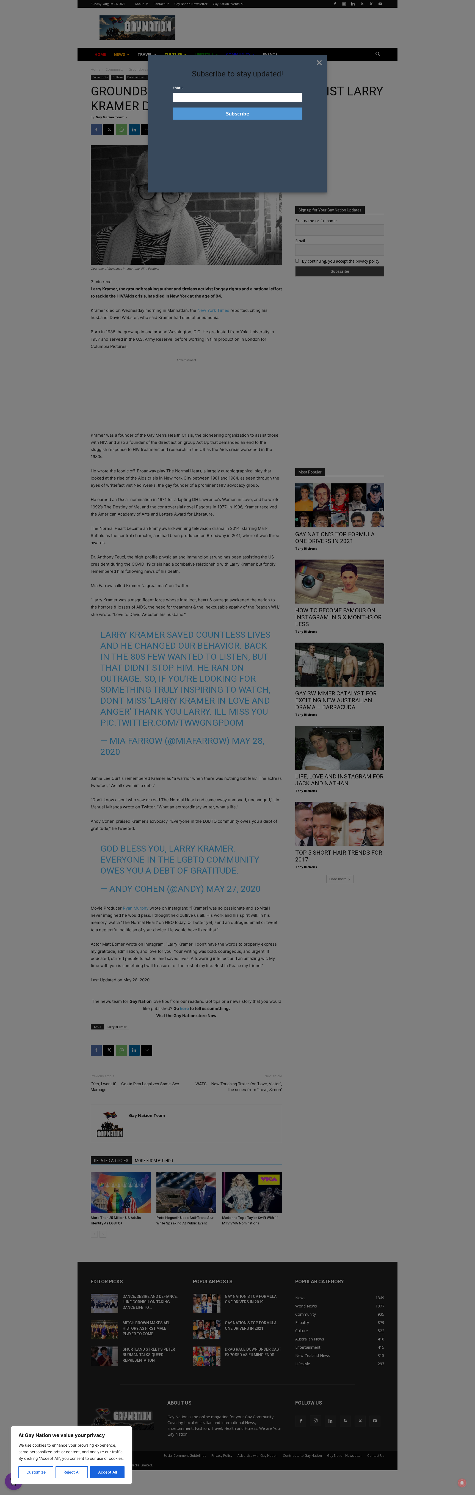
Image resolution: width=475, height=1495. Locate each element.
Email (178, 87)
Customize (36, 1472)
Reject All (71, 1472)
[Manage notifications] (462, 1483)
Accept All (107, 1472)
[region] (71, 1455)
